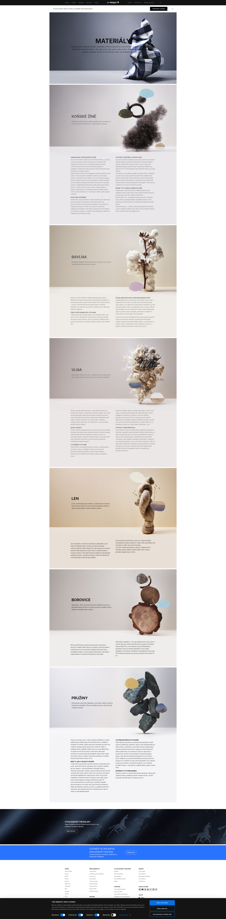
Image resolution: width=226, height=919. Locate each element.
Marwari (67, 881)
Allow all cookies (162, 903)
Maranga (67, 891)
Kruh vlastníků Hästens (120, 878)
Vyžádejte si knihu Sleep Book (122, 896)
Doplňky (74, 2)
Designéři (81, 2)
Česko (142, 897)
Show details (123, 915)
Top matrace (92, 878)
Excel (66, 896)
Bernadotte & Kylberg (144, 876)
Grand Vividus (68, 871)
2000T (66, 876)
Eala (66, 888)
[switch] (80, 915)
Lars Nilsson (142, 881)
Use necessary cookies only (162, 914)
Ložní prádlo (92, 871)
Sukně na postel (93, 881)
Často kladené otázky (119, 889)
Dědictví (116, 871)
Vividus (67, 874)
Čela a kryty (92, 876)
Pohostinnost (137, 2)
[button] (158, 9)
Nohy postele (92, 888)
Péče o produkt (118, 891)
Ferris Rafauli (142, 874)
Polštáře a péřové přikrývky (96, 874)
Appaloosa (67, 883)
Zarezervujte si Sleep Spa (120, 894)
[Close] (172, 8)
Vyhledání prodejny (149, 2)
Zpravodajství (117, 876)
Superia (67, 893)
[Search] (160, 2)
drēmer (67, 878)
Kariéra (116, 881)
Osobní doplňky (93, 883)
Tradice (96, 2)
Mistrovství (89, 2)
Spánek (130, 2)
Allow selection (162, 908)
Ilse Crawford (142, 878)
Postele (67, 2)
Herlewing (67, 886)
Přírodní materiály (118, 874)
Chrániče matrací (93, 891)
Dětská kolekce (93, 886)
